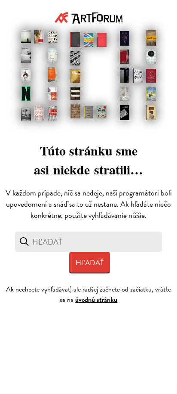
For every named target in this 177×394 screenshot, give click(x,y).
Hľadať (90, 262)
